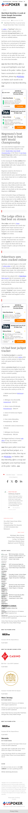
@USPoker (20, 76)
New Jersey (6, 698)
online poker (7, 266)
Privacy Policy (14, 811)
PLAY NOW (4, 643)
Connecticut (7, 402)
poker (4, 29)
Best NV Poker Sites (8, 721)
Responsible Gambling (14, 797)
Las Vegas (23, 153)
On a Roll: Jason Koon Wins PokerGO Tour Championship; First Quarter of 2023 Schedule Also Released (13, 525)
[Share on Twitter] (12, 481)
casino (20, 357)
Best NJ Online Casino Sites (11, 649)
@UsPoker (7, 456)
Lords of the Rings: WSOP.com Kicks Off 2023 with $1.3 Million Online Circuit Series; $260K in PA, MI (13, 755)
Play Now (20, 106)
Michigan (20, 393)
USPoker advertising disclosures (9, 772)
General (4, 9)
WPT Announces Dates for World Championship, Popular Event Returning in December (17, 566)
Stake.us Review (7, 117)
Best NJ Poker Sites (8, 629)
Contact (14, 799)
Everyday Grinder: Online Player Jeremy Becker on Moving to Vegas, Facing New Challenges (17, 576)
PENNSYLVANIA (8, 606)
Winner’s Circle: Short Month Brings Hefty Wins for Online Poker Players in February (17, 586)
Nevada (5, 738)
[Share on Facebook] (8, 481)
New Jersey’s (5, 278)
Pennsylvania (7, 408)
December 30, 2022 (17, 20)
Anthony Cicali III (5, 20)
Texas (17, 223)
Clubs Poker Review (8, 98)
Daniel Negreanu (14, 477)
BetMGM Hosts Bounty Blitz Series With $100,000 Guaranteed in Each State (16, 596)
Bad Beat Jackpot (11, 474)
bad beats (20, 474)
